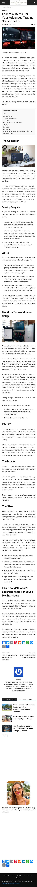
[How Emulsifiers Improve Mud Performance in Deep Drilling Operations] (7, 728)
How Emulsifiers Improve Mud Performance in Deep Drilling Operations (23, 728)
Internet (5, 125)
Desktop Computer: (10, 118)
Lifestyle (19, 876)
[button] (3, 2)
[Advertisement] (18, 758)
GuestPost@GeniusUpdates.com (11, 883)
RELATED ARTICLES (9, 699)
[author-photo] (18, 676)
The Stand (6, 129)
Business (9, 7)
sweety (6, 24)
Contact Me (7, 876)
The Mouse (6, 127)
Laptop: (7, 120)
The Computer (7, 116)
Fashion (18, 878)
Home (3, 7)
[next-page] (6, 736)
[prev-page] (3, 736)
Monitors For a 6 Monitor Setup (13, 122)
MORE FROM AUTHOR (25, 699)
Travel (13, 876)
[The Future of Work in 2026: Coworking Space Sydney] (7, 718)
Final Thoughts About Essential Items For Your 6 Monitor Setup (17, 132)
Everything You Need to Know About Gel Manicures (9, 657)
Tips (24, 876)
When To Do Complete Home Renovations (27, 656)
